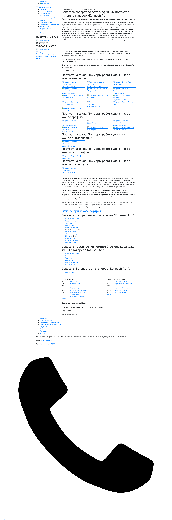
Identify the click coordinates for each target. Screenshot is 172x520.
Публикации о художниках (49, 24)
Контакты (43, 33)
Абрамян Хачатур (71, 234)
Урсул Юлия (69, 223)
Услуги (42, 329)
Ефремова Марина (71, 227)
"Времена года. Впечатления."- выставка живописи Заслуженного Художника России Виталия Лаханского (79, 292)
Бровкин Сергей (71, 242)
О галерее (43, 1)
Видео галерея (45, 26)
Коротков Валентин (72, 221)
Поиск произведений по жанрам (51, 324)
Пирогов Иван (70, 238)
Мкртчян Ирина (70, 232)
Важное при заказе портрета (82, 211)
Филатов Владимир (72, 240)
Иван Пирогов (70, 264)
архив (64, 299)
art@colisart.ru (46, 340)
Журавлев (68, 236)
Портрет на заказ (46, 22)
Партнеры (43, 31)
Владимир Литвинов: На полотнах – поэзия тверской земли (123, 290)
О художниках (45, 13)
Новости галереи (46, 11)
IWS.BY (52, 344)
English (46, 3)
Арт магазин (44, 16)
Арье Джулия (70, 225)
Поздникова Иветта (72, 219)
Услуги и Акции (45, 29)
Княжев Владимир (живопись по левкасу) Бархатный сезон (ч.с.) (46, 56)
